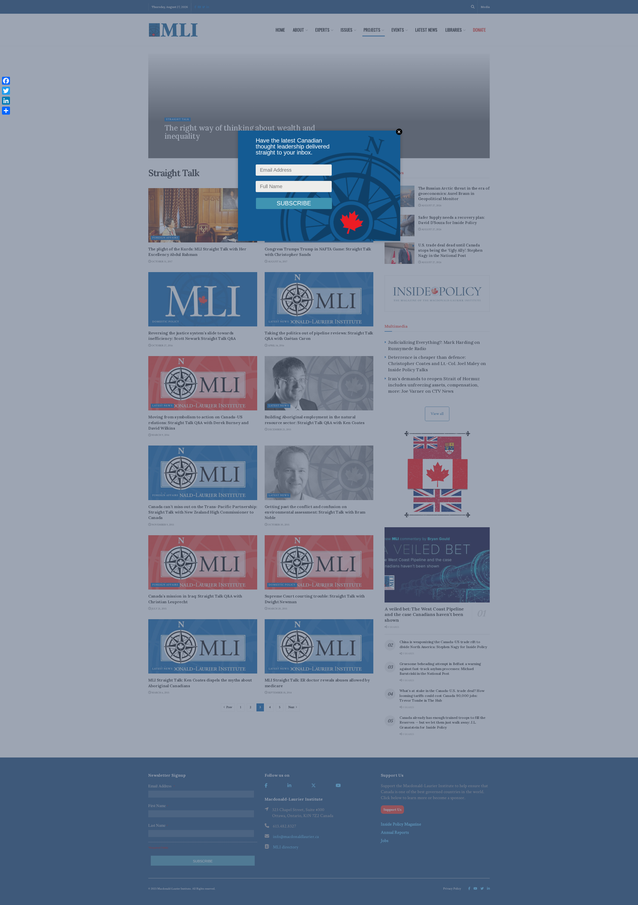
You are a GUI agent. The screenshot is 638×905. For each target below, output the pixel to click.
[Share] (6, 111)
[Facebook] (6, 81)
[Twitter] (6, 91)
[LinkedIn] (6, 101)
